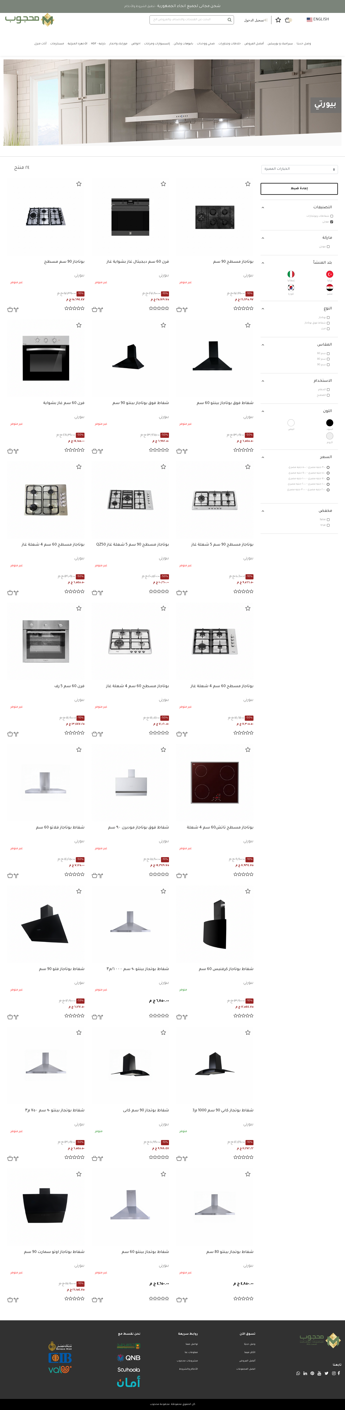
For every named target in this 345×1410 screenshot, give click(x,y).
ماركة (327, 238)
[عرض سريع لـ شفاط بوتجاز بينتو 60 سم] (95, 1300)
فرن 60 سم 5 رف (69, 686)
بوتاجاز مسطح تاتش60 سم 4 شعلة (220, 828)
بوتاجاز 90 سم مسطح (64, 262)
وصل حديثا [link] (304, 44)
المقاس (324, 345)
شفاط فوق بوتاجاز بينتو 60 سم (225, 403)
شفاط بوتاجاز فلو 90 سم (61, 969)
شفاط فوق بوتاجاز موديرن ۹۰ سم (138, 828)
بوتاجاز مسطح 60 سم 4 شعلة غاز (53, 545)
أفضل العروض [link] (254, 44)
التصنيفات (322, 207)
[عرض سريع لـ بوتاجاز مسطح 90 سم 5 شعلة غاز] (179, 592)
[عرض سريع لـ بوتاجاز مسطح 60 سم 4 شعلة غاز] (10, 592)
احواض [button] (135, 44)
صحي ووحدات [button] (206, 44)
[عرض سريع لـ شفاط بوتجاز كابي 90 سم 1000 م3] (179, 1158)
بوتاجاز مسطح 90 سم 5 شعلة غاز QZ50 (132, 545)
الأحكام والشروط (188, 1369)
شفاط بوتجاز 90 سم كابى (146, 1111)
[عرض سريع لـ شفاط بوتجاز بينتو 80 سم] (179, 1300)
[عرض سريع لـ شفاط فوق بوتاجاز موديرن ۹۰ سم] (95, 875)
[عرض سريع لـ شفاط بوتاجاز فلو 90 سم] (10, 1017)
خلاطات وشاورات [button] (229, 44)
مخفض (325, 511)
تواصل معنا (192, 1344)
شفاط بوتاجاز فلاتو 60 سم (60, 828)
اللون (327, 411)
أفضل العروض (247, 1361)
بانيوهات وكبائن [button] (183, 44)
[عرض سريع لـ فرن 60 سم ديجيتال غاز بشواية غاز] (95, 309)
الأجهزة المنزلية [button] (77, 44)
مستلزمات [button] (57, 44)
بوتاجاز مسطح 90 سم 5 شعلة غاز (222, 545)
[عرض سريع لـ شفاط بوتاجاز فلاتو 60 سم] (10, 875)
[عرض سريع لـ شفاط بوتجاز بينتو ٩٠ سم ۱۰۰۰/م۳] (95, 1017)
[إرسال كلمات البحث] (230, 20)
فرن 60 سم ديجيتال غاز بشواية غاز (138, 262)
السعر (326, 457)
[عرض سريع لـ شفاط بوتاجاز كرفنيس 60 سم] (179, 1017)
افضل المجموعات (245, 1369)
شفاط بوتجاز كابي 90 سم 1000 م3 (222, 1111)
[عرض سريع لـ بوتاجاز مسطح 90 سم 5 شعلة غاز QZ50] (95, 592)
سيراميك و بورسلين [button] (280, 44)
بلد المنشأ (322, 263)
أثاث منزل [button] (40, 44)
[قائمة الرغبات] (247, 183)
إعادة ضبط (299, 188)
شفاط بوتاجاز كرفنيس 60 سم (226, 969)
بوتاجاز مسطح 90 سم (233, 262)
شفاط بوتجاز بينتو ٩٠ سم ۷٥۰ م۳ (54, 1111)
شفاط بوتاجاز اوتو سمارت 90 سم (54, 1252)
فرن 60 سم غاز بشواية (63, 403)
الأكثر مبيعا (249, 1352)
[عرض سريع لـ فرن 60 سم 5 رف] (10, 734)
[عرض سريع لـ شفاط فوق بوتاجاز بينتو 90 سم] (95, 451)
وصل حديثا (249, 1344)
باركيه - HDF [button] (98, 44)
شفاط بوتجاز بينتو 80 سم (229, 1252)
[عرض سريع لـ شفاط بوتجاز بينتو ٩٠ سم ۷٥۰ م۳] (10, 1158)
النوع (328, 309)
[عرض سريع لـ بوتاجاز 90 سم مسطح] (10, 309)
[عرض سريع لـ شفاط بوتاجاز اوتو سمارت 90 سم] (10, 1300)
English (320, 20)
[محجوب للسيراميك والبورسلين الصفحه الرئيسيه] (29, 20)
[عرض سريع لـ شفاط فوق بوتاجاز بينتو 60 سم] (179, 451)
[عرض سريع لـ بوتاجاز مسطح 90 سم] (179, 309)
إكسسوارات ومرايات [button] (157, 44)
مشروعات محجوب (187, 1361)
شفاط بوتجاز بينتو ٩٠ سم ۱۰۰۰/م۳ (138, 969)
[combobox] (192, 19)
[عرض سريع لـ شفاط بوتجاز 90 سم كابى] (95, 1158)
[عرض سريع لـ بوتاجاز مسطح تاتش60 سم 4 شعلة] (179, 875)
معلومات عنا (191, 1352)
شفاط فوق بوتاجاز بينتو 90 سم (140, 403)
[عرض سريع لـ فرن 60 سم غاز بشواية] (10, 451)
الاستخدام (323, 381)
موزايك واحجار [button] (118, 44)
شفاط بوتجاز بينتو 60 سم (145, 1252)
